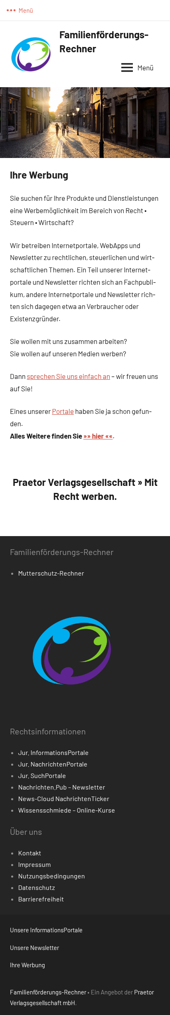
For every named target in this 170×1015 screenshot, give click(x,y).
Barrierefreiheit (41, 899)
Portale (63, 411)
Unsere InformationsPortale (46, 930)
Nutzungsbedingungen (51, 876)
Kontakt (29, 853)
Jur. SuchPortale (42, 775)
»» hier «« (98, 436)
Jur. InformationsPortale (53, 752)
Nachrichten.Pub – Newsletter (61, 787)
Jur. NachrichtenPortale (52, 764)
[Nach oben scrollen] (153, 998)
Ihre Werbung (27, 965)
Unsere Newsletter (34, 947)
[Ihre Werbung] (85, 93)
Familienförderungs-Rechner (48, 992)
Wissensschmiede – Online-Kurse (66, 810)
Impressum (34, 864)
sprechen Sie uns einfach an (68, 376)
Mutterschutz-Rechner (51, 573)
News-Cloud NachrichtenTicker (63, 798)
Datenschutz (36, 887)
